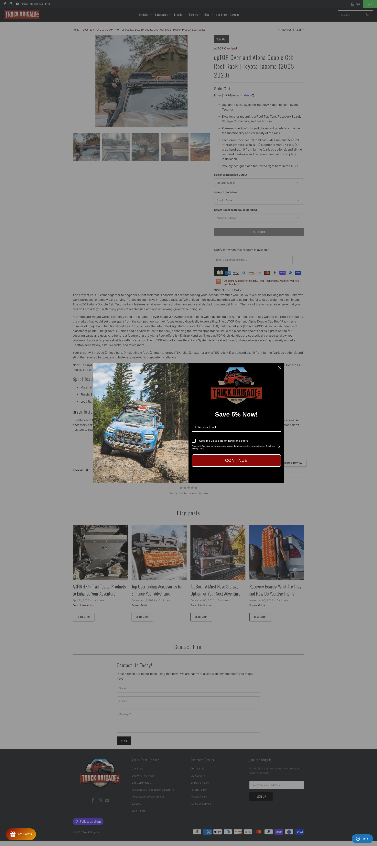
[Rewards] (21, 834)
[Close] (279, 368)
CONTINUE (236, 460)
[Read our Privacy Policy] (278, 446)
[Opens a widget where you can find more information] (362, 839)
